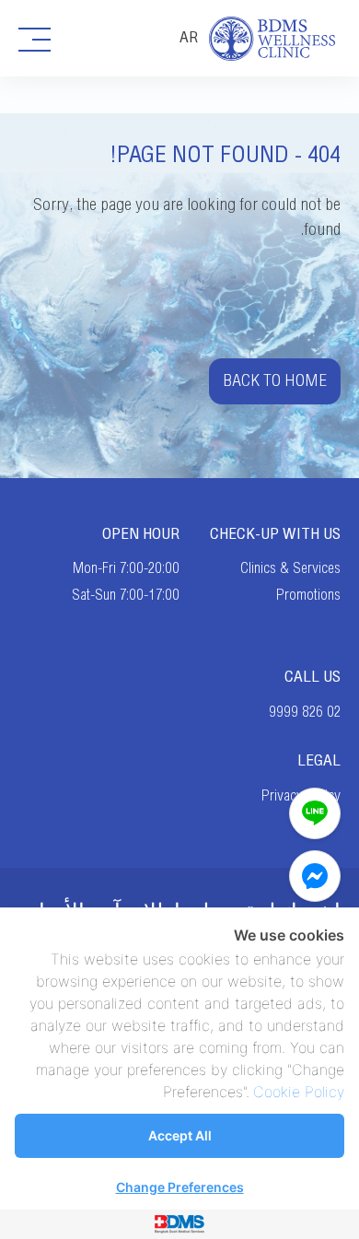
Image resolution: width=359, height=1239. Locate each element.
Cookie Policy (298, 1091)
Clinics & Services (290, 568)
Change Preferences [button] (180, 1187)
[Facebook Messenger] (315, 876)
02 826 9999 (305, 712)
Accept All (180, 1135)
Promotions (308, 595)
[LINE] (315, 813)
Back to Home (275, 381)
